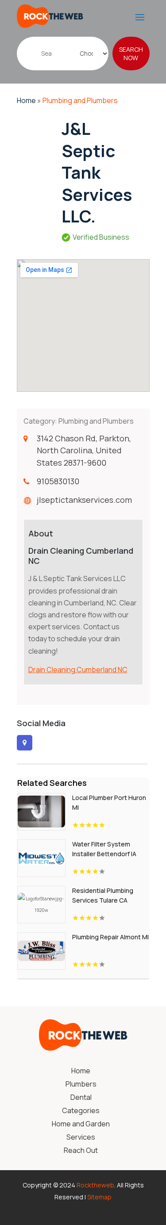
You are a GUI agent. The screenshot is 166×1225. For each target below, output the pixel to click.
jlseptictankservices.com (84, 499)
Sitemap (99, 1197)
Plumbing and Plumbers (80, 100)
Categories (81, 1111)
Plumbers (81, 1085)
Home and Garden (81, 1125)
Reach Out (81, 1151)
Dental (81, 1098)
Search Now (131, 53)
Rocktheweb (95, 1185)
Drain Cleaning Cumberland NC (77, 669)
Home (26, 100)
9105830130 (58, 481)
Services (80, 1138)
